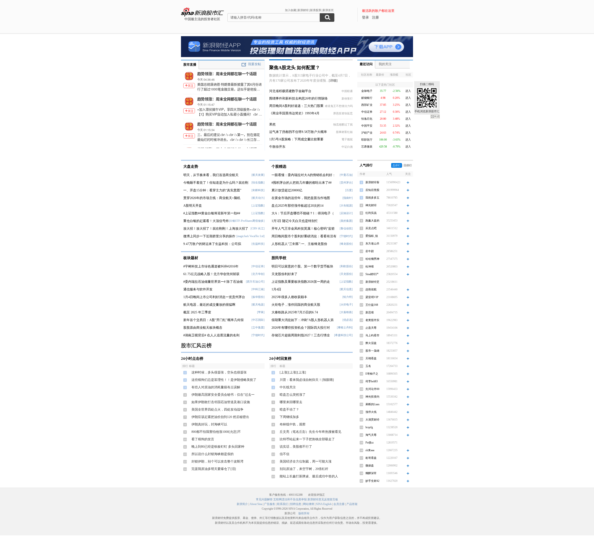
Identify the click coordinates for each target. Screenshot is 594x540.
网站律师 (308, 504)
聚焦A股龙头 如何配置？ (294, 67)
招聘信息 (295, 504)
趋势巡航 (371, 289)
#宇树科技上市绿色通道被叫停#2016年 (211, 266)
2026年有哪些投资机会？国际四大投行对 (300, 327)
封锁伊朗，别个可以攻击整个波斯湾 (217, 461)
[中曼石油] (346, 175)
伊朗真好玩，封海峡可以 (209, 424)
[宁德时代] (258, 335)
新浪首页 (328, 10)
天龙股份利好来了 (284, 274)
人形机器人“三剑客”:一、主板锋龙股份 (299, 244)
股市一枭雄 (372, 350)
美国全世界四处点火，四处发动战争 (217, 409)
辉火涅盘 (371, 343)
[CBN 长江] (258, 228)
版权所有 (304, 513)
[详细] (333, 80)
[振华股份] (258, 297)
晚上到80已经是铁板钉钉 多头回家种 (217, 446)
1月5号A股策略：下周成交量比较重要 (296, 139)
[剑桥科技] (258, 190)
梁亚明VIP (371, 297)
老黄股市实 (372, 320)
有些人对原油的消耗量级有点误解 (215, 387)
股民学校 (278, 258)
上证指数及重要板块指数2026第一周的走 (300, 281)
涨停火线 (371, 412)
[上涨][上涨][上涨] (293, 372)
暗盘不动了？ (289, 409)
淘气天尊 (371, 435)
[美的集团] (346, 220)
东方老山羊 (372, 243)
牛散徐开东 (277, 146)
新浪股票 (315, 10)
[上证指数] (258, 205)
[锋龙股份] (346, 243)
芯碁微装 (366, 146)
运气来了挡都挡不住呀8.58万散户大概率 (298, 132)
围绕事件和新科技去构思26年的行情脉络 (298, 98)
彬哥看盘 (371, 458)
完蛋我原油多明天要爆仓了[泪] (213, 469)
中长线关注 (288, 387)
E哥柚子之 (371, 373)
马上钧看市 (372, 335)
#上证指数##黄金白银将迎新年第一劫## (211, 213)
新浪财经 (303, 10)
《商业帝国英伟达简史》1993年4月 (294, 113)
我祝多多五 (372, 197)
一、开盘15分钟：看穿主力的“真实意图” (212, 190)
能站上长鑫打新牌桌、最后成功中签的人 (309, 476)
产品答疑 (352, 504)
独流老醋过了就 (343, 124)
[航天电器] (258, 304)
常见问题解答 (264, 499)
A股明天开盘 (192, 205)
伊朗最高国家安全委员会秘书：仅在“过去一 (223, 394)
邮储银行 (366, 98)
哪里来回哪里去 (291, 402)
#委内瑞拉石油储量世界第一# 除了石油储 (213, 281)
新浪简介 (242, 504)
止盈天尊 (371, 327)
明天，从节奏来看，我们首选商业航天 (211, 175)
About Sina (256, 504)
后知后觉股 (372, 190)
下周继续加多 (289, 417)
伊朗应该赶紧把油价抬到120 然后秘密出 (220, 417)
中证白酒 (347, 146)
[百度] (349, 190)
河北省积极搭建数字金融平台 (290, 91)
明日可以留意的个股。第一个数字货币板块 (302, 266)
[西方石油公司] (255, 281)
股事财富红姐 (344, 132)
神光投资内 (372, 396)
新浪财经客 (372, 182)
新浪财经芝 (372, 281)
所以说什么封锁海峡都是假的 (212, 454)
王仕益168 (371, 304)
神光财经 (371, 205)
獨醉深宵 (371, 473)
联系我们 (282, 504)
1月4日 (276, 289)
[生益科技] (258, 243)
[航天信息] (346, 289)
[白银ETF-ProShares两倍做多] (247, 220)
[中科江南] (258, 289)
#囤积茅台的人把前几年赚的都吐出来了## (301, 182)
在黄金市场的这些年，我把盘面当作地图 (300, 198)
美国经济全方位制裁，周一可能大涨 (306, 461)
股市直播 (189, 64)
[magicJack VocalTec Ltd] (250, 236)
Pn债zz (369, 442)
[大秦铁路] (346, 312)
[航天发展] (258, 175)
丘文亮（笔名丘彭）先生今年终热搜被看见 (310, 432)
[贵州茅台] (346, 182)
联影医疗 (366, 139)
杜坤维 (369, 266)
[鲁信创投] (346, 228)
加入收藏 (290, 10)
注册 (375, 17)
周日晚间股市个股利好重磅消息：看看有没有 (303, 236)
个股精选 (278, 166)
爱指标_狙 (371, 236)
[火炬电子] (346, 304)
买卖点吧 (371, 228)
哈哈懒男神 (372, 258)
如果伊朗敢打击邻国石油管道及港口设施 (220, 402)
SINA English (324, 504)
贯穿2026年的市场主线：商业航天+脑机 (211, 198)
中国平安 (366, 125)
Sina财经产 (372, 274)
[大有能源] (346, 205)
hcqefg (369, 427)
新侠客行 (347, 98)
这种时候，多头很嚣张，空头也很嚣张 (219, 372)
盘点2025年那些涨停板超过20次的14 (297, 205)
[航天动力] (258, 197)
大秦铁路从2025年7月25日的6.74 (294, 312)
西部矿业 (366, 104)
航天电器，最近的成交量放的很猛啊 (209, 304)
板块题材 (190, 258)
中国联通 (347, 91)
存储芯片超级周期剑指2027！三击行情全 (300, 335)
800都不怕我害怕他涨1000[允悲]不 (216, 432)
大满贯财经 (372, 419)
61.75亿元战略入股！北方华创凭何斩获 (211, 274)
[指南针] (347, 197)
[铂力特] (347, 297)
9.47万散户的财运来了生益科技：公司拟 (212, 244)
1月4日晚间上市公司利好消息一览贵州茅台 (214, 297)
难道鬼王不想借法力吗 (339, 106)
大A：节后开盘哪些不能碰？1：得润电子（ (302, 213)
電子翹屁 (347, 139)
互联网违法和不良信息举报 (290, 499)
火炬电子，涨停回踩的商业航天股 (295, 304)
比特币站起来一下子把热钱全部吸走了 (307, 439)
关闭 (435, 117)
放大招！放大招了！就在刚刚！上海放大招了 (215, 228)
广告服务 (269, 504)
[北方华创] (258, 274)
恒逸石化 (366, 118)
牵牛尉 (369, 251)
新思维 (369, 312)
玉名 (368, 366)
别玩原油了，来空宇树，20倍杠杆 (304, 469)
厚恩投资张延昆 (343, 113)
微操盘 (369, 465)
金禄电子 (366, 91)
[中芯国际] (258, 319)
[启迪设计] (346, 213)
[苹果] (261, 312)
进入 (408, 91)
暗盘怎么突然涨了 (293, 394)
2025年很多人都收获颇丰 (289, 297)
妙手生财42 (372, 480)
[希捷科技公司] (343, 335)
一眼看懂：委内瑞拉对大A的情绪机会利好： (303, 175)
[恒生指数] (258, 182)
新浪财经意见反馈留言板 (322, 499)
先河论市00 (372, 389)
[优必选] (347, 319)
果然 (272, 124)
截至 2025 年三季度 (197, 312)
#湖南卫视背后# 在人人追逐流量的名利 (211, 335)
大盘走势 (190, 166)
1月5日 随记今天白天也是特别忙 (294, 221)
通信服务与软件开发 (198, 289)
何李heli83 (371, 381)
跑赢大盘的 (372, 220)
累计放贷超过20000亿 (286, 190)
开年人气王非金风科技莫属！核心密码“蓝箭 (303, 228)
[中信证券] (258, 266)
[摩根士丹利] (345, 327)
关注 (190, 85)
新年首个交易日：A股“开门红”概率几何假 (213, 320)
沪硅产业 (366, 132)
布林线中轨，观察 (293, 424)
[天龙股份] (346, 274)
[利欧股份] (346, 266)
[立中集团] (258, 327)
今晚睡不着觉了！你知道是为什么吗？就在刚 (215, 182)
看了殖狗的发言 (202, 439)
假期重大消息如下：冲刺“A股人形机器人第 (302, 320)
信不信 (284, 454)
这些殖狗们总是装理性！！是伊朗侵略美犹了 (223, 380)
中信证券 (366, 111)
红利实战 (371, 213)
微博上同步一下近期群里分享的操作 (209, 236)
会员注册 (339, 504)
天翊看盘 (371, 358)
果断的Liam (372, 404)
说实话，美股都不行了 (296, 446)
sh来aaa (369, 450)
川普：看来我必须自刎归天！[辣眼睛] (307, 380)
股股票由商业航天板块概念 (202, 327)
